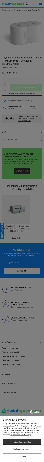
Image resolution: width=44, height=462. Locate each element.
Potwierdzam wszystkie (22, 442)
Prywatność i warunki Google (21, 435)
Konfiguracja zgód (22, 456)
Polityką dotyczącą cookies (24, 426)
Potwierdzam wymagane (22, 449)
